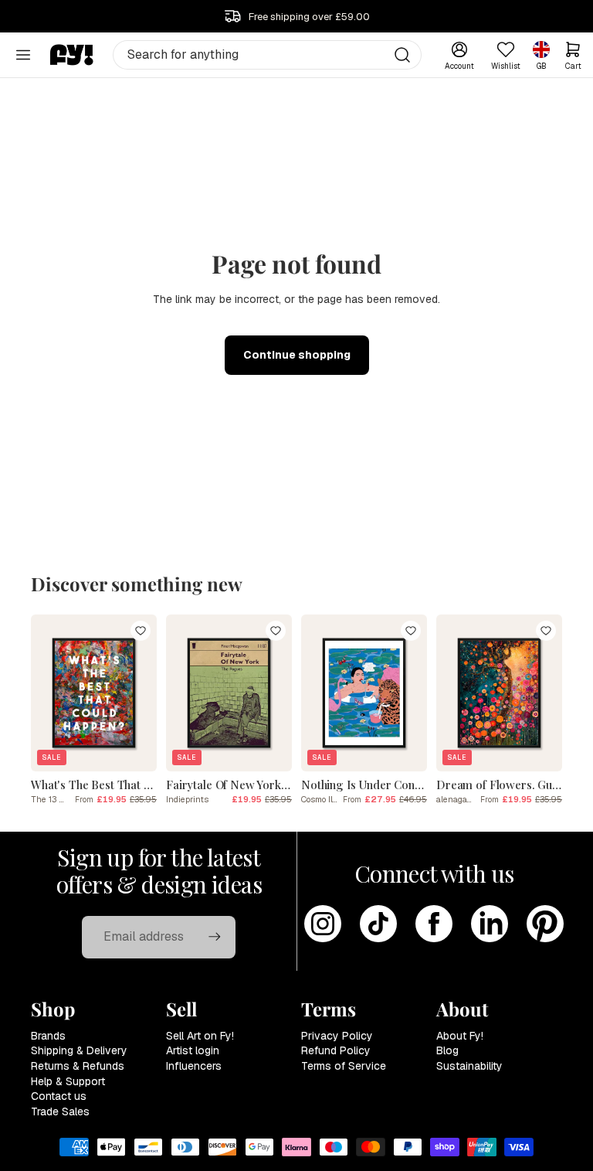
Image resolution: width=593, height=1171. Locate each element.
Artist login (192, 1050)
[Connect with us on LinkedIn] (489, 923)
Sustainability (469, 1066)
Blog (447, 1050)
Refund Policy (336, 1050)
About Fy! (459, 1036)
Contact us (58, 1096)
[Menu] (23, 55)
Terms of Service (343, 1066)
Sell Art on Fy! (200, 1036)
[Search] (402, 55)
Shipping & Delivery (79, 1050)
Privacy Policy (337, 1036)
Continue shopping (297, 355)
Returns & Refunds (77, 1066)
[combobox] (268, 55)
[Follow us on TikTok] (378, 923)
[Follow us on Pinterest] (545, 923)
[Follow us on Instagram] (322, 923)
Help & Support (68, 1081)
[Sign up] (214, 936)
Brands (48, 1036)
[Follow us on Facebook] (433, 923)
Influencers (194, 1066)
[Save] (140, 631)
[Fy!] (71, 55)
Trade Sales (60, 1111)
